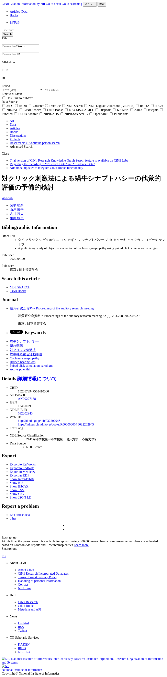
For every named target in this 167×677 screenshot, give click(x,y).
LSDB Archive (28, 114)
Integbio (153, 110)
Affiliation (8, 62)
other (13, 518)
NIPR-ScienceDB (76, 114)
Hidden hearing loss (22, 362)
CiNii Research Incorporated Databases (43, 573)
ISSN (5, 70)
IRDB (23, 105)
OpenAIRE (101, 114)
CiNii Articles (32, 110)
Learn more (81, 545)
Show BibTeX (19, 486)
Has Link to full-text (19, 98)
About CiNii (26, 570)
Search (7, 34)
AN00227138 (27, 398)
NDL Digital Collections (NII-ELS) (111, 105)
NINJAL (12, 110)
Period (6, 86)
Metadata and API (29, 609)
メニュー (90, 4)
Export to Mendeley (22, 471)
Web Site (7, 198)
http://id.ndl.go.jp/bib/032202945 (39, 420)
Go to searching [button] (72, 4)
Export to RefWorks (23, 464)
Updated (23, 623)
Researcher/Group (13, 46)
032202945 (25, 413)
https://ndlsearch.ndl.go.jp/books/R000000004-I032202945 (56, 424)
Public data (120, 114)
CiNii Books (55, 110)
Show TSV (17, 490)
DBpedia (105, 110)
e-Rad (138, 110)
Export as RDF (19, 475)
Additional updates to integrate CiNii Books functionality (46, 168)
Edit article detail (20, 514)
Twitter (22, 630)
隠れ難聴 (16, 345)
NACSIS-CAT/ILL (81, 110)
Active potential (20, 369)
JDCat (158, 105)
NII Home (24, 588)
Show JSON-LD (21, 497)
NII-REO (24, 652)
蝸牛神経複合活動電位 (26, 354)
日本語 (15, 22)
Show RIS (16, 482)
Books (14, 15)
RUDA (144, 105)
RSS (21, 627)
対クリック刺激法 (23, 350)
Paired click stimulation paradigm (31, 365)
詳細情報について (37, 378)
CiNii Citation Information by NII (23, 4)
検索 (101, 4)
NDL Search (75, 105)
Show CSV (17, 493)
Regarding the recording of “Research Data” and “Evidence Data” (52, 164)
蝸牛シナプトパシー (24, 341)
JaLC (10, 105)
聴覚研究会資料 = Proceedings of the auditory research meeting (52, 308)
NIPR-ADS (51, 114)
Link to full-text (12, 94)
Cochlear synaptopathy (24, 358)
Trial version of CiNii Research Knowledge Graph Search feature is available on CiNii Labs (69, 160)
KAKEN (123, 110)
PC (4, 556)
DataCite (55, 105)
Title (4, 38)
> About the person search (43, 143)
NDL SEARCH (20, 287)
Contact (23, 584)
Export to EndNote (22, 468)
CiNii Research (28, 602)
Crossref (38, 105)
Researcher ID (11, 54)
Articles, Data (18, 11)
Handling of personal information (39, 581)
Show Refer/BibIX (22, 479)
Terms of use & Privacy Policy (37, 577)
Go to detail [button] (53, 4)
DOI (5, 78)
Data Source (10, 101)
